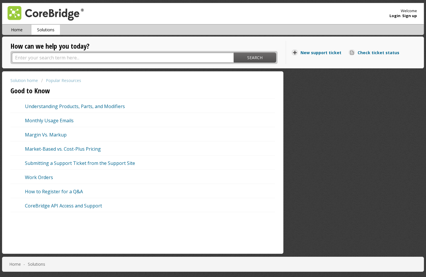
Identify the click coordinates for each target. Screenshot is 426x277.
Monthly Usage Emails (49, 120)
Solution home (24, 80)
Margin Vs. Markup (46, 135)
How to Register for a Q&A (54, 191)
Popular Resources (63, 80)
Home (17, 29)
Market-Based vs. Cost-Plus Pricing (63, 149)
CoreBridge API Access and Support (63, 206)
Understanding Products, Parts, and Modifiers (75, 106)
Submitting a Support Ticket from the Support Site (80, 163)
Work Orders (39, 177)
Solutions (45, 29)
